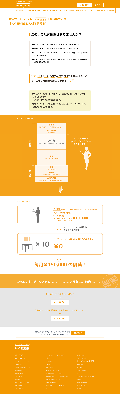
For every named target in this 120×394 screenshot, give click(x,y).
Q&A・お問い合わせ (82, 10)
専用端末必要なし (19, 370)
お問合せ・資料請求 (81, 370)
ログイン (98, 5)
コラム (93, 10)
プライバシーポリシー (82, 385)
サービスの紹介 (60, 302)
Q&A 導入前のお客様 (82, 364)
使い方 (71, 10)
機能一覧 (45, 10)
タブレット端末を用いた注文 (22, 382)
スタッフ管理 (49, 361)
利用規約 (79, 379)
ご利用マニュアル (81, 355)
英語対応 (48, 358)
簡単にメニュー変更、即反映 (53, 379)
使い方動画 (79, 367)
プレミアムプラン (21, 10)
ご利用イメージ (18, 364)
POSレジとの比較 (19, 373)
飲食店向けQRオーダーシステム (22, 367)
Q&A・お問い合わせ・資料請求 (85, 361)
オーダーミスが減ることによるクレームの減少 (57, 376)
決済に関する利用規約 (82, 382)
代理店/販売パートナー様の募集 (105, 10)
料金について (54, 10)
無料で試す (78, 333)
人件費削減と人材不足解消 (52, 370)
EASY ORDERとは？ (34, 10)
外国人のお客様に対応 (51, 382)
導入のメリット (60, 318)
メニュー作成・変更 (20, 388)
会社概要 (79, 388)
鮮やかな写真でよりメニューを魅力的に (55, 385)
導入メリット (63, 10)
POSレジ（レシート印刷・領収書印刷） (55, 355)
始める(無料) (84, 5)
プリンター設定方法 (81, 358)
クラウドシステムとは (20, 376)
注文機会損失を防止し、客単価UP (54, 373)
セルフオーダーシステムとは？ (22, 361)
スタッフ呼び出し (19, 385)
